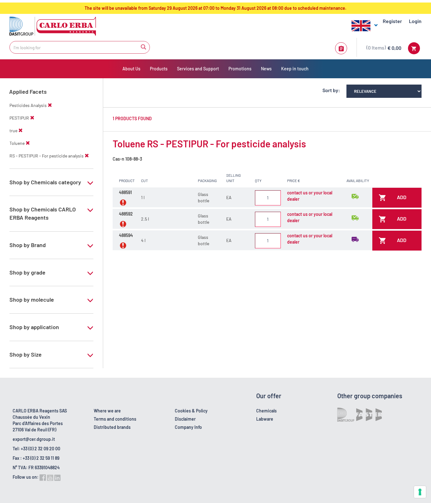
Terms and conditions (115, 419)
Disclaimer (185, 419)
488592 (126, 213)
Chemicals (266, 410)
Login (415, 21)
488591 (125, 192)
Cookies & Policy (191, 410)
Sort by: (331, 90)
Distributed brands (112, 427)
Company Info (188, 427)
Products (159, 68)
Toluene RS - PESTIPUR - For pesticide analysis (209, 143)
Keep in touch (295, 68)
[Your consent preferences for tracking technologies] (420, 492)
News (266, 68)
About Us (131, 68)
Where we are (107, 410)
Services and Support (198, 68)
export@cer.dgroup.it (34, 439)
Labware (264, 419)
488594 (126, 235)
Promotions (239, 68)
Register (392, 21)
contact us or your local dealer (309, 196)
